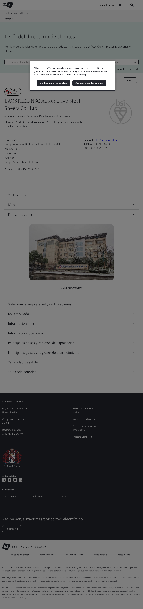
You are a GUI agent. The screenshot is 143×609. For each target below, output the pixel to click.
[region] (72, 76)
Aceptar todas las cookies (89, 83)
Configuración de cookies (53, 83)
